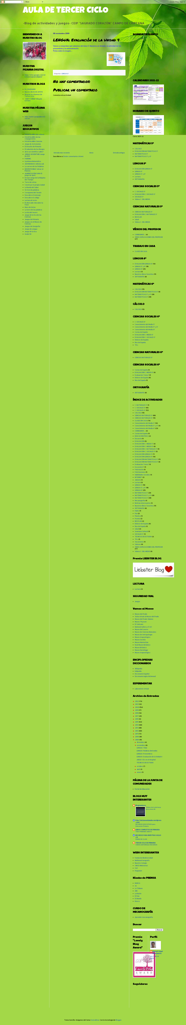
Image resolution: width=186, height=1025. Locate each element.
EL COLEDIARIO (30, 89)
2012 (137, 731)
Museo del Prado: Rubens (144, 619)
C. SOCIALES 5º (140, 192)
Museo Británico (141, 647)
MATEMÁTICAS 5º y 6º (143, 156)
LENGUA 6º (65, 73)
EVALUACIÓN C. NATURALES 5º (146, 214)
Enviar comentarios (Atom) (73, 156)
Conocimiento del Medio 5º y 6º (146, 327)
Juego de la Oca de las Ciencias (33, 216)
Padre (137, 511)
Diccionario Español (142, 674)
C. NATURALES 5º (141, 405)
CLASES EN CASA (141, 251)
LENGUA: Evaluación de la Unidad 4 (149, 757)
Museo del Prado (141, 614)
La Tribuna (138, 888)
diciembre (141, 742)
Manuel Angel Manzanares (158, 952)
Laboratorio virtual (142, 689)
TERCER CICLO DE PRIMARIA (146, 843)
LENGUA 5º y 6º (140, 174)
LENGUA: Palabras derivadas (147, 751)
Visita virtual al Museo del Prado (147, 616)
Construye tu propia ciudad (35, 185)
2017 (137, 716)
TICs (136, 345)
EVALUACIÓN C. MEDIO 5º (144, 444)
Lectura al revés (31, 200)
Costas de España (141, 332)
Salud (137, 219)
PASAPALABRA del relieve (34, 134)
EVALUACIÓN (139, 441)
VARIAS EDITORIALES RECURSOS (146, 845)
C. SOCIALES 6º (140, 322)
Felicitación (139, 470)
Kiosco (137, 901)
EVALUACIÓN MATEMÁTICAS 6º (146, 292)
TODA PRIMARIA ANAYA (144, 831)
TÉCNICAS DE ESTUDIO (143, 537)
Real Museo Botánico (142, 645)
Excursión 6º (139, 467)
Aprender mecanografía (144, 917)
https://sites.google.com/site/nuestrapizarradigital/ (35, 76)
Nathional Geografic (142, 860)
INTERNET (138, 477)
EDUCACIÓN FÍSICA (142, 436)
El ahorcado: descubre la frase (34, 204)
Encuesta (138, 439)
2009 (137, 740)
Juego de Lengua (31, 229)
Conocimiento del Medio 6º (145, 329)
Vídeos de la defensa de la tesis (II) (153, 808)
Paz (136, 513)
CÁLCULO (138, 149)
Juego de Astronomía (33, 144)
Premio (137, 519)
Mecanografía (140, 500)
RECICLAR (138, 217)
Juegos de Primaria (32, 219)
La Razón (138, 893)
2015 (137, 722)
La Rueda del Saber (32, 187)
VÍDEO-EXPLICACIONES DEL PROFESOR (149, 237)
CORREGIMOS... (140, 235)
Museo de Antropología (143, 635)
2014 (137, 725)
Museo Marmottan (141, 642)
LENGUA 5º (138, 171)
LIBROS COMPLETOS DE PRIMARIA (148, 830)
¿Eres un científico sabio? (34, 152)
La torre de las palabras (33, 210)
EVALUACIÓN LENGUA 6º (143, 264)
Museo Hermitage (141, 650)
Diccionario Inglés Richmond (145, 676)
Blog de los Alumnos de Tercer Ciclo (33, 95)
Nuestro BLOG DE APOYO (34, 92)
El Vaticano (139, 624)
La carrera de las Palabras (34, 166)
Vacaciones (139, 542)
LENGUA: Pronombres (144, 754)
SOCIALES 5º (139, 197)
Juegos (137, 601)
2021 (137, 704)
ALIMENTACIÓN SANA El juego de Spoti (33, 174)
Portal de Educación (142, 789)
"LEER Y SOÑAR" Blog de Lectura (33, 100)
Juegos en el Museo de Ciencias (33, 223)
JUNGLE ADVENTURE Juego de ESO (35, 155)
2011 (137, 734)
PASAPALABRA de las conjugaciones (32, 138)
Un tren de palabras (32, 190)
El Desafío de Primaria (33, 146)
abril (139, 769)
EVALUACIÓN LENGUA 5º (143, 169)
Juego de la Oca (31, 231)
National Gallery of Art (143, 627)
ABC (136, 891)
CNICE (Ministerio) (141, 866)
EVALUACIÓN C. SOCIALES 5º (145, 194)
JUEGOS (137, 480)
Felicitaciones (140, 472)
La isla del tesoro (31, 212)
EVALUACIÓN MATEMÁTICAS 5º (146, 151)
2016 (137, 719)
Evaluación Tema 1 (142, 375)
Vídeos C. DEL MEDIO (142, 199)
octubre (140, 766)
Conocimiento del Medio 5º (145, 324)
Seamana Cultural (141, 531)
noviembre (141, 745)
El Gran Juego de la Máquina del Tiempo (35, 178)
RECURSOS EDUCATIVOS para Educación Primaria (145, 825)
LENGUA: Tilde (142, 748)
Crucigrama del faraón (33, 193)
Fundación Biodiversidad (144, 858)
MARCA (137, 883)
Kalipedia (138, 671)
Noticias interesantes (143, 503)
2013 (137, 728)
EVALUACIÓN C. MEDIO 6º (144, 335)
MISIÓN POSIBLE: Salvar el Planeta (34, 170)
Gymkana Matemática (33, 161)
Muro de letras (30, 207)
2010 (137, 737)
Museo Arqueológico (142, 637)
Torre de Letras (30, 182)
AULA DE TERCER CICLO (65, 11)
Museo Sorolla (140, 640)
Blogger (118, 1020)
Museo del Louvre (141, 629)
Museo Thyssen (141, 622)
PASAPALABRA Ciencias (33, 141)
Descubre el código (32, 198)
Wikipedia (138, 669)
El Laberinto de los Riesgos (35, 149)
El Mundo (138, 899)
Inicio (91, 153)
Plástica (138, 516)
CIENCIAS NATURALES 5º (143, 212)
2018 (137, 713)
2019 (137, 710)
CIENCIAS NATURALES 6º (144, 357)
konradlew (95, 1020)
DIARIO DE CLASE (141, 839)
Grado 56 (28, 234)
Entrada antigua (119, 153)
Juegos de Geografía (32, 226)
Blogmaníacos (141, 805)
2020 (137, 707)
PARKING (28, 159)
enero (139, 772)
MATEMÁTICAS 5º (141, 154)
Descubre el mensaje (33, 195)
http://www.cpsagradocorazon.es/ (35, 117)
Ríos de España (140, 342)
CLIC (136, 868)
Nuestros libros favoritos (144, 274)
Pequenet (138, 871)
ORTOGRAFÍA (139, 179)
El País (137, 896)
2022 (137, 701)
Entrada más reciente (62, 153)
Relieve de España (141, 340)
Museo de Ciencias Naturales (145, 632)
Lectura (137, 177)
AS (136, 886)
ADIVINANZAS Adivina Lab (34, 164)
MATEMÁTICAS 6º (141, 297)
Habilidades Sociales (142, 475)
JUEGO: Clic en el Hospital (146, 760)
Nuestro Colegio (141, 863)
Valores (138, 544)
